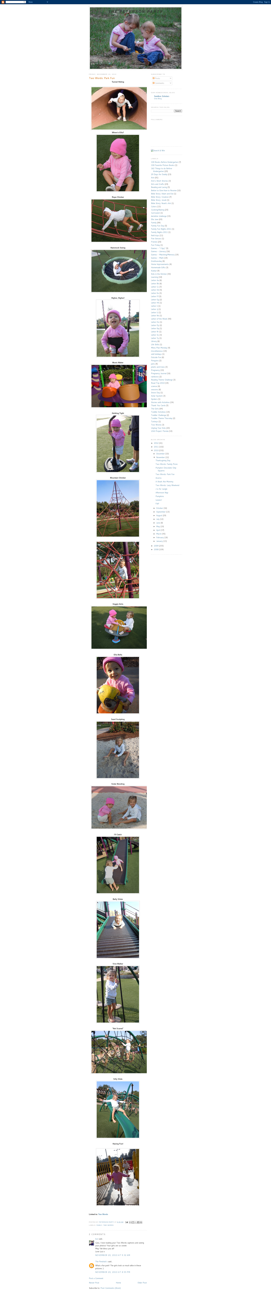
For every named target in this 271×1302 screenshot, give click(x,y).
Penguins (155, 360)
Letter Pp (155, 325)
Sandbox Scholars (161, 96)
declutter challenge (159, 216)
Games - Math (157, 258)
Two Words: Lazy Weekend (167, 485)
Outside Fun (156, 357)
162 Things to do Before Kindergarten (161, 170)
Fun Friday (155, 245)
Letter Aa (155, 280)
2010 (156, 450)
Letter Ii (154, 306)
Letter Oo (155, 322)
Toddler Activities (158, 412)
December (160, 453)
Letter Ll (154, 312)
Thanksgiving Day (163, 460)
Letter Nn (155, 315)
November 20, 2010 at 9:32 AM (112, 1255)
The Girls (155, 408)
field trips (155, 235)
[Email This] (130, 1222)
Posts (157, 78)
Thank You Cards (158, 405)
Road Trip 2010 (158, 383)
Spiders (154, 399)
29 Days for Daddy (159, 174)
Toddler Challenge (158, 415)
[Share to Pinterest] (141, 1222)
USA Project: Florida (159, 431)
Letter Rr (155, 331)
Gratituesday (156, 261)
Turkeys (154, 421)
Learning (154, 277)
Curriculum (155, 213)
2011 (156, 446)
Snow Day (155, 392)
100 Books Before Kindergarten (164, 162)
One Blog (158, 98)
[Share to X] (135, 1222)
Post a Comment (96, 1278)
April (158, 530)
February (160, 537)
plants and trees (158, 367)
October (160, 508)
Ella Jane (154, 219)
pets (153, 364)
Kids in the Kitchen (159, 274)
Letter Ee (155, 293)
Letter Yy (155, 338)
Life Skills (155, 344)
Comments (159, 83)
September (161, 512)
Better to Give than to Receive (164, 190)
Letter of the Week (159, 319)
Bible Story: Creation (160, 197)
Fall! (157, 503)
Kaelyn (154, 270)
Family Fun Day (157, 225)
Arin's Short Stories (159, 181)
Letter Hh (155, 302)
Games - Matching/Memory (163, 254)
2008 (156, 549)
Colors (154, 206)
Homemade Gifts (158, 267)
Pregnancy (155, 370)
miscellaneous (157, 351)
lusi (96, 1239)
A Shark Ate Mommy (164, 481)
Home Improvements (160, 264)
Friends (154, 242)
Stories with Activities (160, 402)
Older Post (142, 1282)
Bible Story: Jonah (158, 200)
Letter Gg (155, 299)
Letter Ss (155, 335)
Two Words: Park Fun (165, 474)
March (159, 534)
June (158, 523)
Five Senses (156, 238)
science (154, 386)
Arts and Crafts (157, 184)
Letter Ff (155, 296)
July (158, 519)
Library (154, 341)
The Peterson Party (135, 11)
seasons (154, 389)
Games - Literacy (158, 251)
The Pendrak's (101, 1261)
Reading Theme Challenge (162, 379)
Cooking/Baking (157, 209)
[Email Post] (126, 1222)
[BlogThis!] (133, 1222)
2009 (156, 545)
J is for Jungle (161, 489)
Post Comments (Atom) (110, 1288)
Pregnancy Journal (158, 373)
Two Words (103, 1214)
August (159, 515)
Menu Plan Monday (159, 347)
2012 (156, 443)
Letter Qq (155, 328)
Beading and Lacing (159, 187)
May (158, 526)
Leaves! (159, 500)
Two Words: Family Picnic (167, 464)
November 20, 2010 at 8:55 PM (112, 1272)
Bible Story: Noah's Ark (161, 203)
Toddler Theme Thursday (161, 418)
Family (99, 1225)
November (160, 457)
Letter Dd (155, 290)
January (159, 541)
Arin (152, 177)
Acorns (158, 478)
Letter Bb (155, 283)
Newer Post (94, 1282)
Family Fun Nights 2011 (161, 229)
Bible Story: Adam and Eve (162, 193)
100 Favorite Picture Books (162, 165)
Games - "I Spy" (158, 248)
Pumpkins (160, 496)
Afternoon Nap (162, 492)
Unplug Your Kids (158, 428)
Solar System (157, 396)
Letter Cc (155, 287)
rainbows (155, 376)
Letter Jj (154, 309)
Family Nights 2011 (159, 232)
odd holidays (156, 354)
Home (118, 1282)
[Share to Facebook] (138, 1222)
